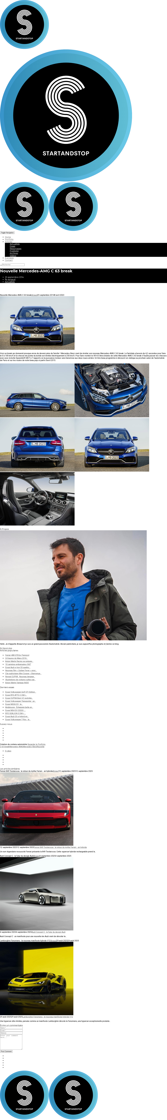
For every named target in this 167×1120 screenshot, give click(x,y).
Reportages (15, 249)
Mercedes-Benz (30, 747)
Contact (9, 260)
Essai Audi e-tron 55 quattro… (17, 667)
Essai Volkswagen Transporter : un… (20, 701)
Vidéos (13, 256)
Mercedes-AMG (16, 747)
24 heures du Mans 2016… (16, 658)
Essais (12, 246)
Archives (14, 253)
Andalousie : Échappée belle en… (19, 707)
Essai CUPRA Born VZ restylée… (19, 698)
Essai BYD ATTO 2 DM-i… (16, 695)
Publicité (14, 251)
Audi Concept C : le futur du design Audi (48, 932)
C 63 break (4, 747)
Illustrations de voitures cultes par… (20, 680)
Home (8, 237)
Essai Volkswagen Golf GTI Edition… (20, 692)
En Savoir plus (6, 648)
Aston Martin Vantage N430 (17, 683)
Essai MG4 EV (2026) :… (15, 710)
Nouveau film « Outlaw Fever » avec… (21, 670)
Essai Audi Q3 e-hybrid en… (17, 716)
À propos (9, 258)
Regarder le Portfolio (36, 744)
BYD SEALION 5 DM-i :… (15, 713)
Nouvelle (40, 747)
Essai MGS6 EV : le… (14, 704)
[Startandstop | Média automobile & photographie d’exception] (49, 230)
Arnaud (11, 279)
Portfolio (9, 239)
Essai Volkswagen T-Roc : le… (18, 719)
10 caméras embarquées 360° (18, 664)
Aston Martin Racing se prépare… (19, 661)
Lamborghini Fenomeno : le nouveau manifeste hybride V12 (47, 1017)
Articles (8, 242)
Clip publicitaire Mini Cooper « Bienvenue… (23, 673)
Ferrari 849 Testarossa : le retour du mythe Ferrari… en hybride (60, 847)
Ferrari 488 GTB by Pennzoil (17, 655)
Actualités (15, 244)
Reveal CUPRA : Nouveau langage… (20, 676)
